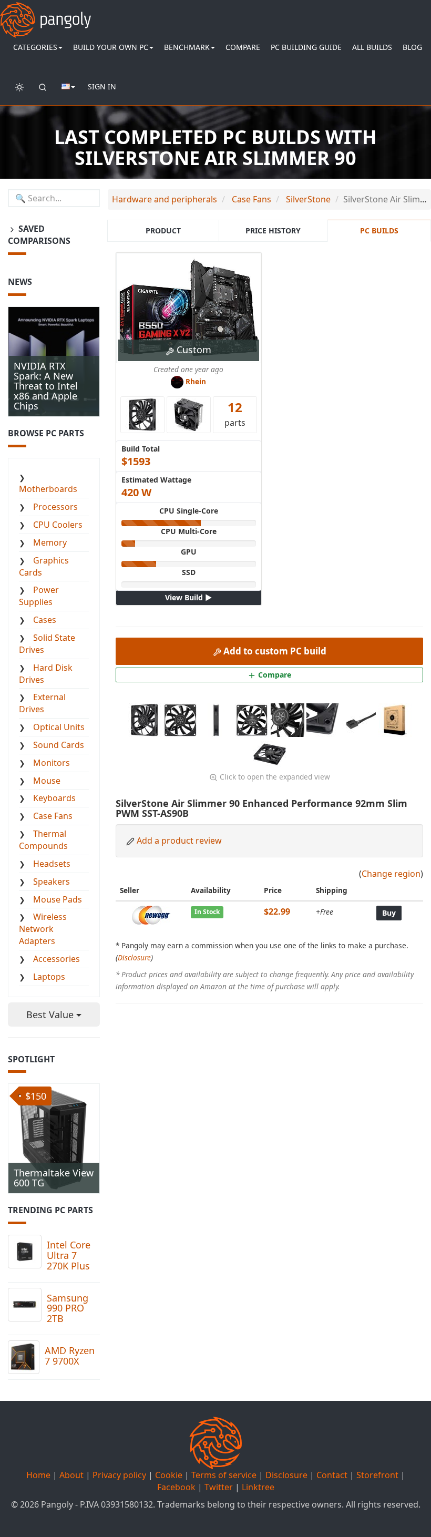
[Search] (42, 86)
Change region (391, 873)
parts (234, 413)
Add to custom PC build (273, 651)
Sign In (102, 86)
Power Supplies (39, 596)
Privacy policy (119, 1475)
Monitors (51, 762)
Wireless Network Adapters (43, 929)
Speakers (51, 881)
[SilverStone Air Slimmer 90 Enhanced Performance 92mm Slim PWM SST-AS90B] (145, 719)
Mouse (46, 780)
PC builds (379, 230)
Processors (55, 507)
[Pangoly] (45, 13)
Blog (412, 47)
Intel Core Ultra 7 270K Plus (68, 1255)
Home (38, 1475)
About (71, 1475)
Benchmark (187, 47)
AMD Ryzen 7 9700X (70, 1355)
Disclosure (134, 957)
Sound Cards (58, 745)
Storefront (377, 1475)
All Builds (372, 47)
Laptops (49, 976)
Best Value (51, 1014)
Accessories (56, 959)
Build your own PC (110, 47)
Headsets (51, 863)
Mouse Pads (57, 899)
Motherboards (48, 489)
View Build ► (188, 597)
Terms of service (223, 1475)
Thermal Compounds (43, 840)
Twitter (218, 1487)
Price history (273, 230)
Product (163, 230)
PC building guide (306, 47)
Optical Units (59, 727)
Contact (331, 1475)
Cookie (168, 1475)
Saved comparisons (39, 235)
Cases (44, 620)
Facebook (176, 1487)
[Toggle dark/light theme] (19, 86)
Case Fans (53, 816)
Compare (242, 47)
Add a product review (179, 840)
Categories (35, 47)
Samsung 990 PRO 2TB (67, 1308)
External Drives (42, 703)
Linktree (258, 1487)
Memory (50, 542)
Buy (389, 913)
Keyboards (54, 798)
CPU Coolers (58, 524)
